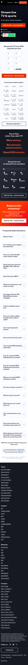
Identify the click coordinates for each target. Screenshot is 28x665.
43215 (20, 82)
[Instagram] (10, 644)
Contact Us (9, 650)
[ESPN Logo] (9, 35)
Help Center (20, 451)
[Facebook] (13, 644)
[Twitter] (16, 644)
